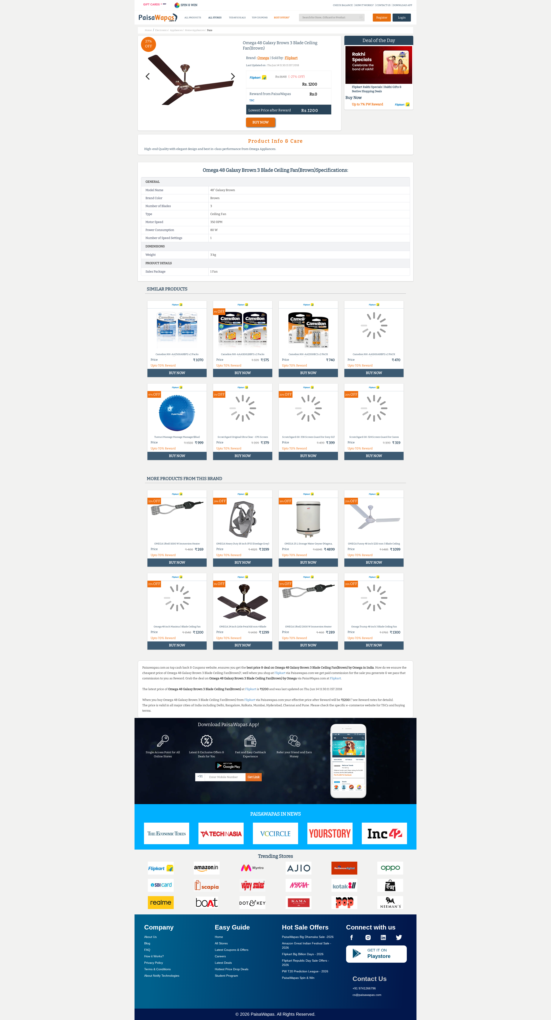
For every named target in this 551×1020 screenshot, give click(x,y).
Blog (147, 943)
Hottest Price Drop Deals (231, 969)
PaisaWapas (262, 1014)
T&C (251, 100)
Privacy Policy (153, 962)
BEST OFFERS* (282, 17)
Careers (220, 956)
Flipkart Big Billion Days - (302, 954)
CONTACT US (383, 5)
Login (402, 17)
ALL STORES (214, 17)
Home (219, 937)
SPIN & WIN (188, 5)
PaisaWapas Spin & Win (298, 977)
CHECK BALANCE (343, 5)
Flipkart (291, 58)
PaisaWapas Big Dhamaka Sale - (308, 937)
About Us (150, 937)
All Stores (221, 943)
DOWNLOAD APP (402, 5)
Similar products (167, 289)
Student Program (226, 975)
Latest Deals (223, 962)
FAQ (147, 949)
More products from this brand (184, 478)
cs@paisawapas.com (367, 995)
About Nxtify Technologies (161, 975)
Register (381, 17)
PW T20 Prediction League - (305, 971)
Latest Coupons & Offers (231, 949)
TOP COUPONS (260, 17)
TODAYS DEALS (237, 17)
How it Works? (154, 956)
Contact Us (370, 978)
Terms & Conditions (157, 969)
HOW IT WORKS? (364, 5)
